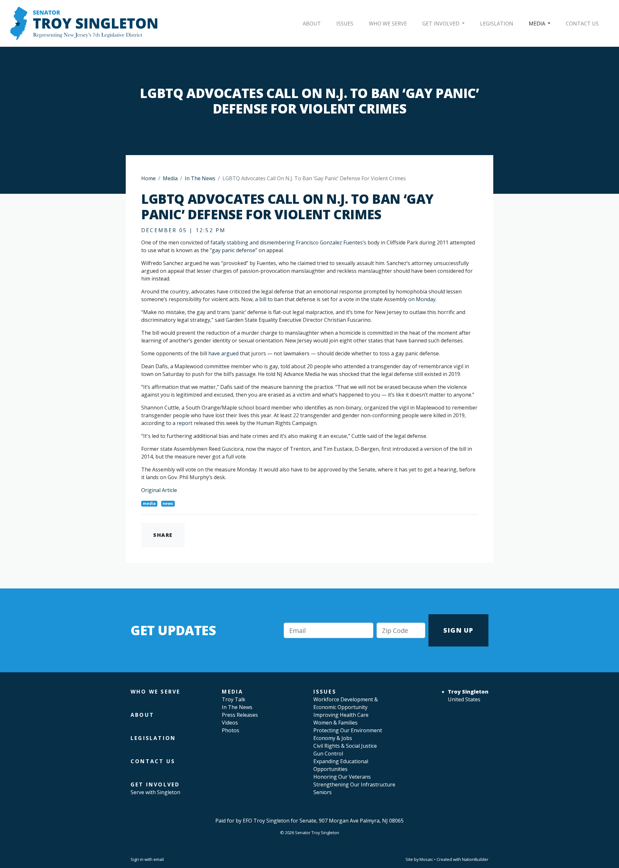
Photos (230, 730)
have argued (223, 353)
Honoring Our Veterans (342, 776)
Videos (230, 722)
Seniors (322, 792)
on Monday (422, 299)
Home (148, 178)
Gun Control (328, 753)
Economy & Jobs (332, 738)
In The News (200, 178)
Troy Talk (233, 699)
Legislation (496, 23)
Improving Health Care (340, 714)
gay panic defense (233, 250)
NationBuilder (475, 859)
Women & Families (335, 722)
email (158, 859)
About (312, 23)
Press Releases (240, 714)
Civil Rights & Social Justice (345, 745)
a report (182, 423)
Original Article (159, 490)
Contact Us (582, 23)
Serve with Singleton (155, 792)
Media (537, 23)
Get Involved (441, 23)
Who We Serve (388, 23)
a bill (260, 299)
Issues (344, 23)
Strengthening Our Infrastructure (354, 784)
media (149, 503)
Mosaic (426, 859)
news (167, 503)
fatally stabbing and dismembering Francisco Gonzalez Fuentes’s (288, 242)
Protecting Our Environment (347, 730)
